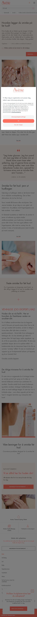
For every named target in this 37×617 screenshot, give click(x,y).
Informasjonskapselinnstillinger (18, 116)
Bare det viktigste (18, 124)
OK (18, 120)
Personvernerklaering (16, 112)
